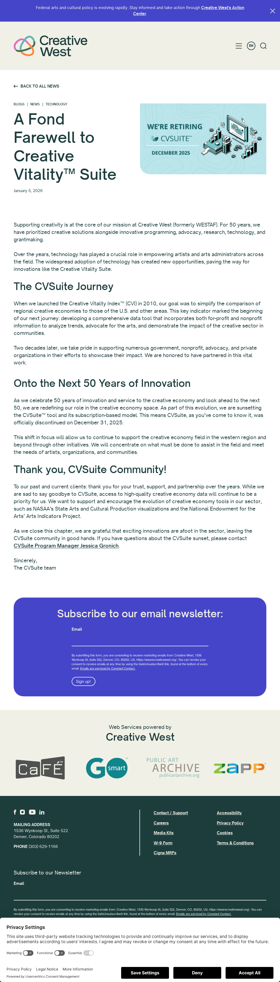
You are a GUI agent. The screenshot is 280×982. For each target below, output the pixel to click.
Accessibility (229, 812)
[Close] (272, 10)
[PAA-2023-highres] (173, 768)
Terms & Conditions (235, 843)
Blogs (19, 104)
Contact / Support (171, 812)
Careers (161, 823)
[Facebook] (15, 812)
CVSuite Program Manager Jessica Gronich (66, 546)
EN (251, 46)
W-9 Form (163, 843)
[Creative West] (51, 45)
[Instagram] (22, 812)
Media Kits (164, 832)
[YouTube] (32, 812)
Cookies (225, 832)
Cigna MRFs (165, 852)
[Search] (263, 46)
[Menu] (239, 46)
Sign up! (83, 681)
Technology (56, 104)
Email (77, 629)
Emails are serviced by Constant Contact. (107, 668)
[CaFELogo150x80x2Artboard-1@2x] (40, 768)
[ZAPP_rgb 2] (240, 768)
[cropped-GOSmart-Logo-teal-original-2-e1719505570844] (106, 768)
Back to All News (40, 86)
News (35, 104)
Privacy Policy (230, 823)
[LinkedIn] (41, 812)
